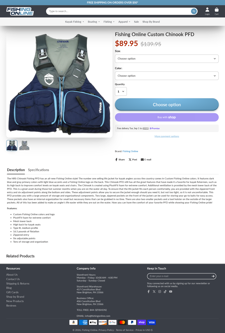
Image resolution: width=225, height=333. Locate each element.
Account (207, 11)
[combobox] (122, 11)
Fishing (108, 21)
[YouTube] (170, 291)
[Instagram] (159, 291)
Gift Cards (12, 292)
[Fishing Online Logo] (20, 11)
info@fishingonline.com (97, 315)
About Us (12, 274)
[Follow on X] (154, 291)
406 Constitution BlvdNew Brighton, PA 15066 (90, 302)
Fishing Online (130, 151)
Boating (92, 21)
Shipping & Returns (17, 283)
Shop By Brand (151, 21)
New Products (15, 301)
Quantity (120, 84)
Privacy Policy (106, 329)
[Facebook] (148, 291)
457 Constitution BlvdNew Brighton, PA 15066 (90, 291)
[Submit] (213, 276)
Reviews (11, 305)
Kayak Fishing (73, 21)
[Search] (194, 11)
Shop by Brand (15, 296)
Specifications (38, 170)
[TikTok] (165, 291)
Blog (9, 287)
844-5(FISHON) (98, 309)
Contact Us (13, 279)
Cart (217, 11)
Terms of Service (124, 329)
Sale (136, 21)
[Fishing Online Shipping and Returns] (112, 2)
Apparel (123, 21)
